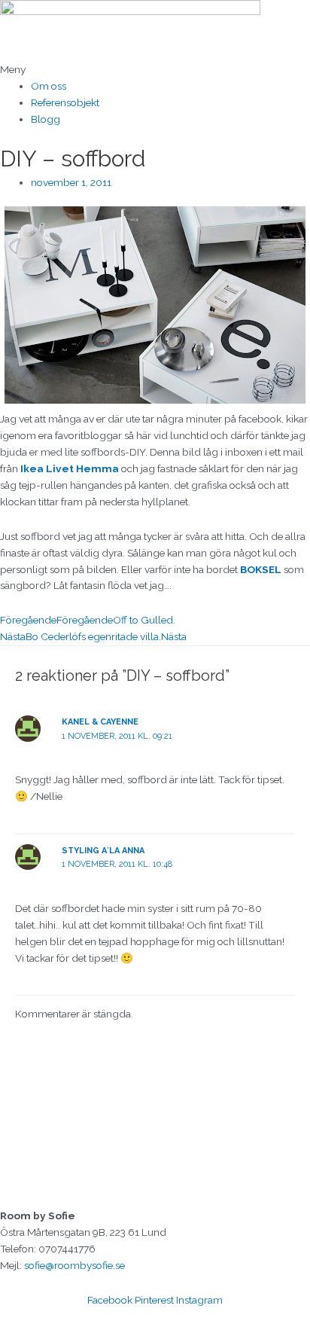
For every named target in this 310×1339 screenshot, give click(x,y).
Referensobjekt (65, 102)
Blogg (45, 119)
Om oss (48, 86)
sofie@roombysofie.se (74, 1265)
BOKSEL (260, 569)
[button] (155, 70)
